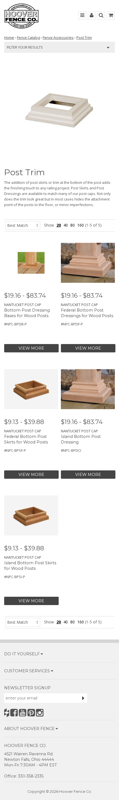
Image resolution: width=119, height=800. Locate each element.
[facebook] (14, 712)
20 (58, 225)
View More (31, 348)
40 (65, 225)
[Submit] (83, 698)
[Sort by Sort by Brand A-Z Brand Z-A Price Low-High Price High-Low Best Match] (23, 225)
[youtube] (22, 712)
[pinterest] (31, 712)
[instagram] (39, 712)
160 (80, 225)
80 (72, 225)
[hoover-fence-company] (6, 712)
